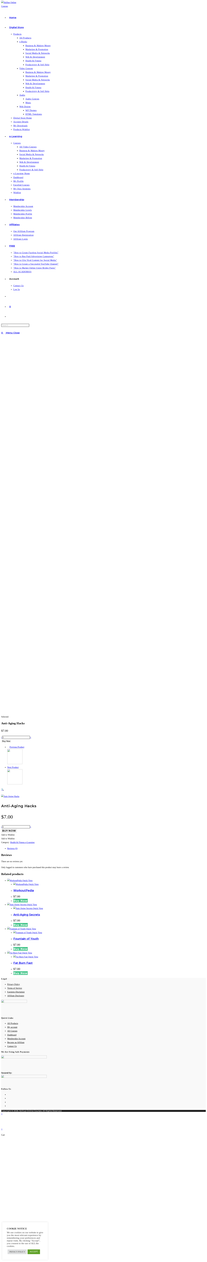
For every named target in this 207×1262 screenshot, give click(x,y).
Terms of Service (14, 988)
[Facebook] (8, 1098)
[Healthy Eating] (14, 784)
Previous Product (17, 747)
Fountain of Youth (26, 938)
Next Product (13, 767)
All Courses (12, 1031)
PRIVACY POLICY (17, 1252)
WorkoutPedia (23, 890)
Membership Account (16, 1039)
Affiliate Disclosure (15, 996)
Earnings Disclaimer (16, 992)
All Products (12, 1023)
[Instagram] (8, 1102)
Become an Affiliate (15, 1042)
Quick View (27, 880)
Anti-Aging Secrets (26, 914)
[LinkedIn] (8, 1106)
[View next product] (20, 767)
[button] (52, 789)
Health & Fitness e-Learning (22, 842)
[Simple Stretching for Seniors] (14, 763)
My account (12, 1027)
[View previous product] (8, 747)
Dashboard (11, 1035)
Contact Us (12, 1046)
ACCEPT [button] (34, 1251)
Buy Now (6, 741)
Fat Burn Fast (23, 963)
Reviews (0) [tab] (12, 848)
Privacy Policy (13, 984)
